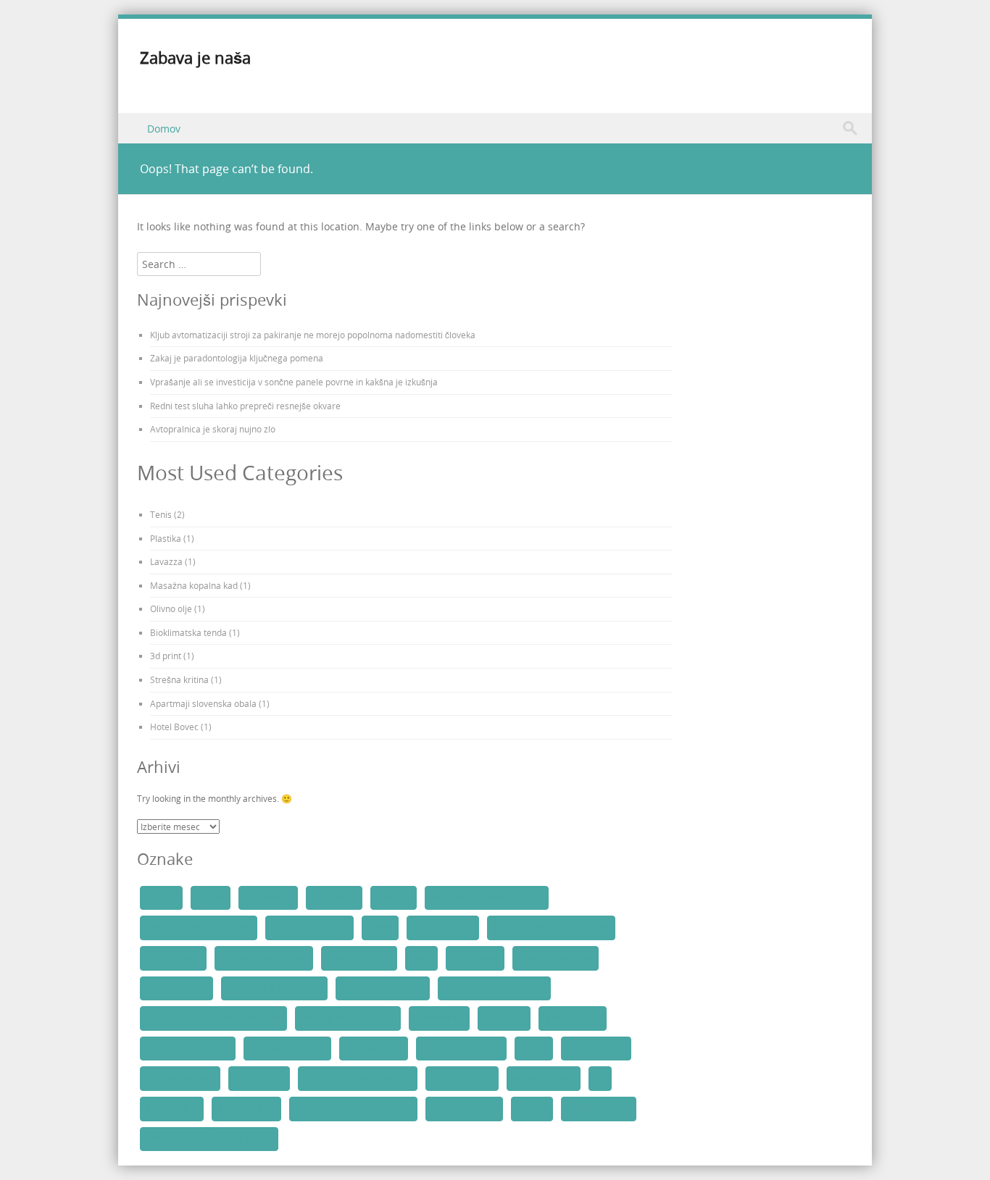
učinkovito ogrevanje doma (357, 1078)
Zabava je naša (195, 57)
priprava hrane (374, 1048)
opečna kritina (572, 1018)
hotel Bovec (475, 958)
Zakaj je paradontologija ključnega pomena (236, 358)
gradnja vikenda (359, 958)
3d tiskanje (334, 897)
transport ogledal (180, 1078)
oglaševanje (439, 1018)
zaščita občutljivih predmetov (353, 1108)
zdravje (531, 1108)
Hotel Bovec (174, 726)
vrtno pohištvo (246, 1108)
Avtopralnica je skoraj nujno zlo (212, 429)
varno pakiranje (462, 1078)
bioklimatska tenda (309, 927)
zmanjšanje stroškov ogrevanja (209, 1139)
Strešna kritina (179, 679)
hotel (421, 958)
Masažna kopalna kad (194, 585)
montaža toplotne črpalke (494, 988)
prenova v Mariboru (287, 1048)
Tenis (161, 514)
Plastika (165, 538)
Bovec (380, 927)
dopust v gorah (443, 927)
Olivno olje (171, 608)
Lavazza (166, 561)
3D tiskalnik (268, 897)
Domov (163, 128)
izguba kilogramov (555, 958)
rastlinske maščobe (461, 1048)
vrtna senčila (171, 1108)
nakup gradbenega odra (347, 1018)
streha (533, 1048)
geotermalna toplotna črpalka (551, 927)
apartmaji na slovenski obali (486, 897)
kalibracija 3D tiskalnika (274, 988)
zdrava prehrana (464, 1108)
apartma (393, 897)
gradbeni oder (173, 958)
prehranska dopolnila (187, 1048)
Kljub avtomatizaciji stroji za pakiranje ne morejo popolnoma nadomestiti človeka (312, 334)
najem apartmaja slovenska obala (213, 1018)
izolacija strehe (176, 988)
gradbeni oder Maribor (264, 958)
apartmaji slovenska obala (198, 927)
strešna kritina (596, 1048)
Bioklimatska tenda (188, 632)
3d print (165, 655)
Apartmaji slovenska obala (203, 703)
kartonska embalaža (382, 988)
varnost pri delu (543, 1078)
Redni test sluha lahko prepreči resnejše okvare (245, 405)
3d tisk (210, 897)
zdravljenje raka (598, 1108)
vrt (600, 1078)
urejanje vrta (259, 1078)
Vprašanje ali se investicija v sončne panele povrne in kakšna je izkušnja (294, 382)
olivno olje (504, 1018)
